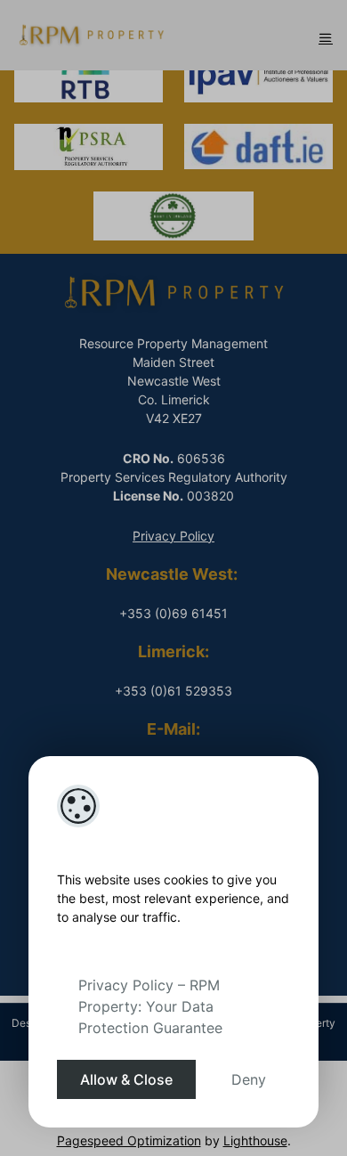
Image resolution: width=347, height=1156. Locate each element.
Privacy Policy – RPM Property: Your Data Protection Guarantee (150, 1006)
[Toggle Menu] (326, 37)
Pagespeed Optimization (129, 1140)
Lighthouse (255, 1140)
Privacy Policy (173, 535)
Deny (248, 1079)
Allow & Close (126, 1079)
